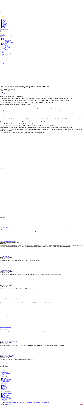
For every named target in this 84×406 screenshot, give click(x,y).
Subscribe (4, 57)
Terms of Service (29, 402)
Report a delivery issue (6, 380)
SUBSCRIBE (81, 404)
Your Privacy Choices (45, 402)
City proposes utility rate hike (5, 256)
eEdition (3, 27)
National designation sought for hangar (7, 355)
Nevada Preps (7, 47)
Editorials (6, 49)
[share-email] (4, 93)
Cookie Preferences (36, 402)
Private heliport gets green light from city (7, 284)
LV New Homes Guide (6, 398)
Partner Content (5, 59)
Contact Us (4, 386)
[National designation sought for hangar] (6, 354)
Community (4, 20)
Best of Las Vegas (5, 395)
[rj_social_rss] (3, 63)
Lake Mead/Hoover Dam (9, 42)
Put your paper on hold (6, 379)
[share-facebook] (0, 93)
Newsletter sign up (5, 381)
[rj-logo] (11, 14)
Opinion (3, 22)
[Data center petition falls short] (6, 326)
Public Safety (7, 41)
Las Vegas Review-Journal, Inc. (12, 402)
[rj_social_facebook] (0, 63)
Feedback (4, 389)
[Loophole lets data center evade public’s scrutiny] (6, 297)
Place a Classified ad (6, 373)
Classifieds (4, 25)
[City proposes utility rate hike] (6, 255)
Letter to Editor (5, 387)
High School (7, 46)
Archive (3, 56)
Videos (3, 26)
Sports (3, 21)
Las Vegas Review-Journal (7, 393)
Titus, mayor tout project (4, 227)
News (3, 19)
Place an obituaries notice (9, 53)
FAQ (3, 374)
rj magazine (4, 400)
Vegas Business (5, 396)
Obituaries (4, 24)
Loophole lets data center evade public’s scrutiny (8, 298)
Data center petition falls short (5, 327)
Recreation (6, 45)
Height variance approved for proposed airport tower (9, 312)
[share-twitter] (2, 93)
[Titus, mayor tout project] (6, 226)
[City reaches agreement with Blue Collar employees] (6, 340)
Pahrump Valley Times (6, 397)
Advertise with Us (5, 372)
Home (3, 38)
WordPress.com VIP (8, 404)
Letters (6, 50)
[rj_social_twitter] (2, 63)
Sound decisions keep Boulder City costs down (8, 241)
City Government (8, 40)
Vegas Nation (4, 399)
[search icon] (0, 30)
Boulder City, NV (3, 35)
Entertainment (4, 23)
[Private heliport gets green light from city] (6, 283)
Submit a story (4, 388)
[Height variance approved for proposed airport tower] (6, 311)
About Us (4, 385)
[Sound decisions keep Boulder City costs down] (6, 240)
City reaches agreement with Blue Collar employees (9, 341)
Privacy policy (22, 402)
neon (3, 394)
